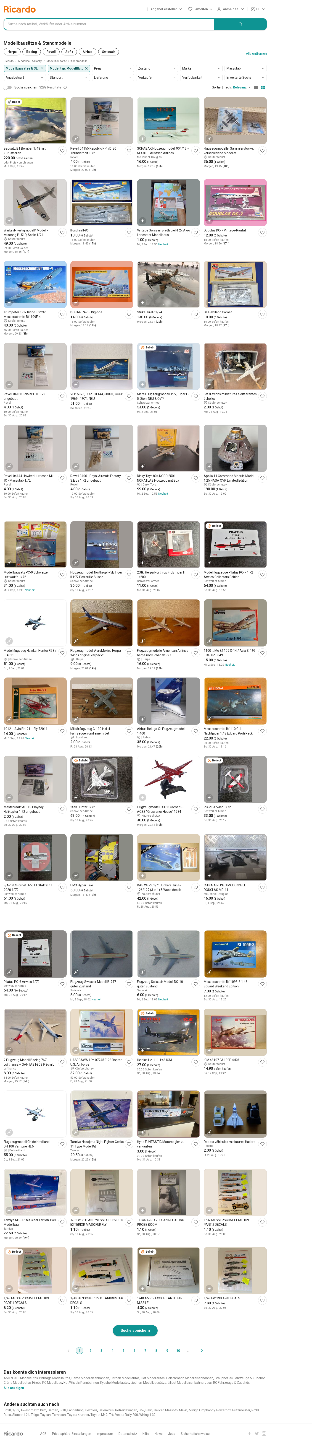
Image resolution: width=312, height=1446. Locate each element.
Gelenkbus (106, 1410)
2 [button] (90, 1351)
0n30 (7, 1410)
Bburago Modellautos (54, 1378)
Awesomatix (30, 1410)
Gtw (141, 1410)
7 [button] (145, 1351)
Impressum (105, 1434)
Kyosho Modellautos (114, 1382)
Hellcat (159, 1410)
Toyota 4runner (78, 1415)
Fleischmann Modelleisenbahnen (189, 1378)
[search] (240, 24)
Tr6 (111, 1415)
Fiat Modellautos (153, 1378)
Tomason (59, 1415)
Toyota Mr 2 (99, 1415)
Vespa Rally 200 (126, 1415)
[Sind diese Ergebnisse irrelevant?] (65, 87)
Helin (149, 1410)
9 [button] (167, 1351)
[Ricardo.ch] (20, 9)
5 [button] (123, 1351)
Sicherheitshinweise (195, 1434)
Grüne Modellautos (17, 1382)
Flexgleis (91, 1410)
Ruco (7, 1415)
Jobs (171, 1434)
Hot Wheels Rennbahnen (81, 1382)
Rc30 (255, 1410)
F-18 (63, 1410)
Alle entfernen (256, 53)
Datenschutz (128, 1434)
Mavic (183, 1410)
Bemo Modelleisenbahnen (90, 1378)
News (159, 1434)
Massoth (171, 1410)
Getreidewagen (126, 1410)
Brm (43, 1410)
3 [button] (101, 1351)
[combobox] (109, 24)
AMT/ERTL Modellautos (21, 1378)
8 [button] (156, 1351)
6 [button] (134, 1351)
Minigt (193, 1410)
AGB (43, 1434)
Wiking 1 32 (147, 1415)
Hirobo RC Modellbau (47, 1382)
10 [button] (178, 1351)
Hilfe (146, 1434)
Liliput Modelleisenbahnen (186, 1382)
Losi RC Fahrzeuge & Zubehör (228, 1382)
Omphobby (207, 1410)
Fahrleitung (75, 1410)
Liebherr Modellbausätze (149, 1382)
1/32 (15, 1410)
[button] (165, 9)
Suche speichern (135, 1330)
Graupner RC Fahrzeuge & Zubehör (240, 1378)
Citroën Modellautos (125, 1378)
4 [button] (112, 1351)
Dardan (53, 1410)
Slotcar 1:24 (20, 1415)
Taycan (45, 1415)
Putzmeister (241, 1410)
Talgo (35, 1415)
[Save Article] (62, 150)
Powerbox (223, 1410)
